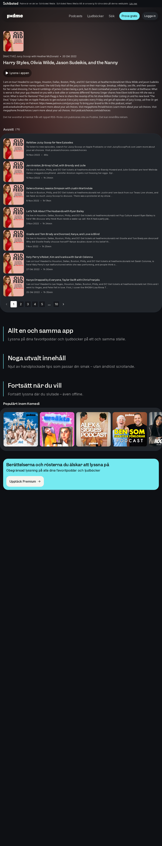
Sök (112, 16)
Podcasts (75, 16)
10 (56, 304)
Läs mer (133, 3)
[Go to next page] (63, 304)
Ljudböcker (95, 16)
